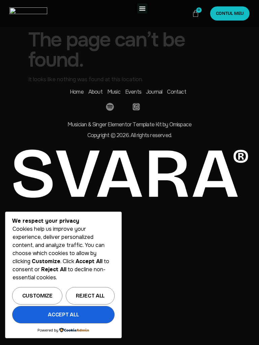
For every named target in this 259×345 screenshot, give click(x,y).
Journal (154, 91)
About (95, 91)
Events (133, 91)
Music (113, 91)
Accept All (63, 314)
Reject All (90, 295)
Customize (37, 295)
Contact (176, 91)
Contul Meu (230, 13)
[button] (142, 8)
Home (77, 91)
